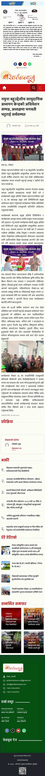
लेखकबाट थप (16, 448)
